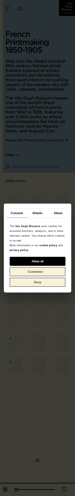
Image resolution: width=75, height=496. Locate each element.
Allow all (38, 261)
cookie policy (48, 245)
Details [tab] (37, 213)
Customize (35, 271)
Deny (37, 282)
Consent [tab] (17, 213)
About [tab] (58, 213)
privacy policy (19, 250)
